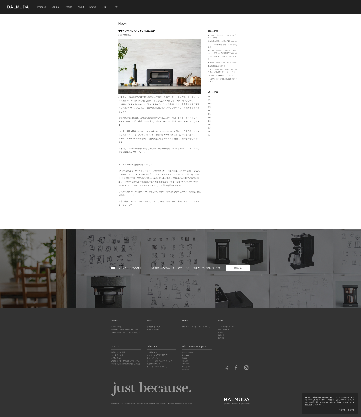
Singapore (186, 366)
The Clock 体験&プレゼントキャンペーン (222, 62)
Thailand (185, 363)
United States (187, 352)
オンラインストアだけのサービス (159, 361)
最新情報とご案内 (153, 326)
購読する (238, 268)
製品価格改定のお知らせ (216, 66)
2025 (209, 100)
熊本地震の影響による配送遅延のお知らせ (222, 41)
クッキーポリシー (142, 403)
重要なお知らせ (153, 329)
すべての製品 (116, 326)
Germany (186, 355)
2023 (209, 107)
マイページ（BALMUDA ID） (158, 355)
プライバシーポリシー (128, 403)
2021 (209, 114)
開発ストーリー (223, 329)
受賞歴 (220, 332)
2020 (209, 117)
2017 (209, 128)
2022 (209, 110)
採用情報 (221, 338)
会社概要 (221, 335)
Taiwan (185, 361)
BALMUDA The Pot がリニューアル (220, 75)
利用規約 (171, 403)
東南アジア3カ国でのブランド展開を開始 (136, 31)
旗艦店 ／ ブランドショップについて (196, 326)
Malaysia (185, 369)
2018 (209, 124)
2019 (209, 121)
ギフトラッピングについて (157, 366)
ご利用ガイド (152, 352)
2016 (209, 131)
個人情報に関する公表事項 (157, 403)
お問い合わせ (116, 358)
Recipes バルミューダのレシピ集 (124, 329)
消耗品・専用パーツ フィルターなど (125, 332)
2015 (209, 135)
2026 (209, 96)
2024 (209, 103)
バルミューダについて (226, 326)
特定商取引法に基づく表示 (183, 403)
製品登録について (153, 363)
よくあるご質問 (117, 355)
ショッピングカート (154, 358)
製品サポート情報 (118, 352)
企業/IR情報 (115, 403)
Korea (184, 358)
